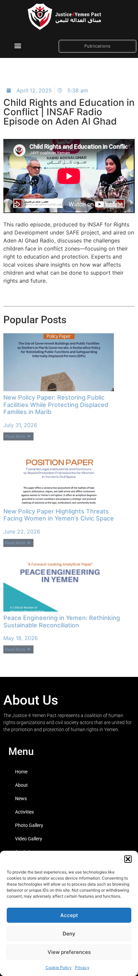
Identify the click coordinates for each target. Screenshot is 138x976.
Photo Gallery (29, 825)
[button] (128, 859)
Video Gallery (28, 838)
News (21, 798)
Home (21, 771)
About (21, 785)
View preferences (69, 952)
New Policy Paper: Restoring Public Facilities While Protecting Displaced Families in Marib (55, 404)
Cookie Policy (59, 967)
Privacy (82, 967)
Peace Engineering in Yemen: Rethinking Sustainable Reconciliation (61, 621)
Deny (69, 933)
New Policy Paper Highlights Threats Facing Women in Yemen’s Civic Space (58, 515)
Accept (69, 915)
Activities (24, 812)
